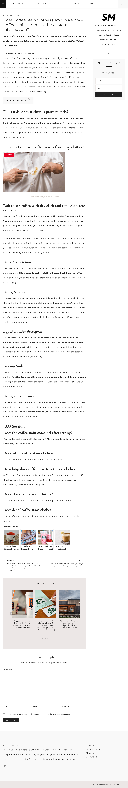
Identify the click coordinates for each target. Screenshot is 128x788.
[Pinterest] (121, 3)
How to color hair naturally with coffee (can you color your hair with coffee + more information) (66, 563)
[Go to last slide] (11, 614)
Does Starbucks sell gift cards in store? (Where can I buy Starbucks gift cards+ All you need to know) (45, 625)
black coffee (14, 500)
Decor (77, 3)
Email (36, 706)
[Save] (9, 155)
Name (7, 706)
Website (65, 706)
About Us (90, 753)
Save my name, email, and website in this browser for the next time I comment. (38, 714)
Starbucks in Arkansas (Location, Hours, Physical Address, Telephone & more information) (69, 625)
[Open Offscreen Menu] (3, 4)
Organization (94, 3)
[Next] (78, 614)
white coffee (14, 459)
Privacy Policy (93, 749)
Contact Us (91, 757)
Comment (9, 669)
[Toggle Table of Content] (29, 100)
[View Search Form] (125, 4)
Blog (17, 15)
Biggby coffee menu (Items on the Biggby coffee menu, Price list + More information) (22, 624)
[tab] (40, 638)
